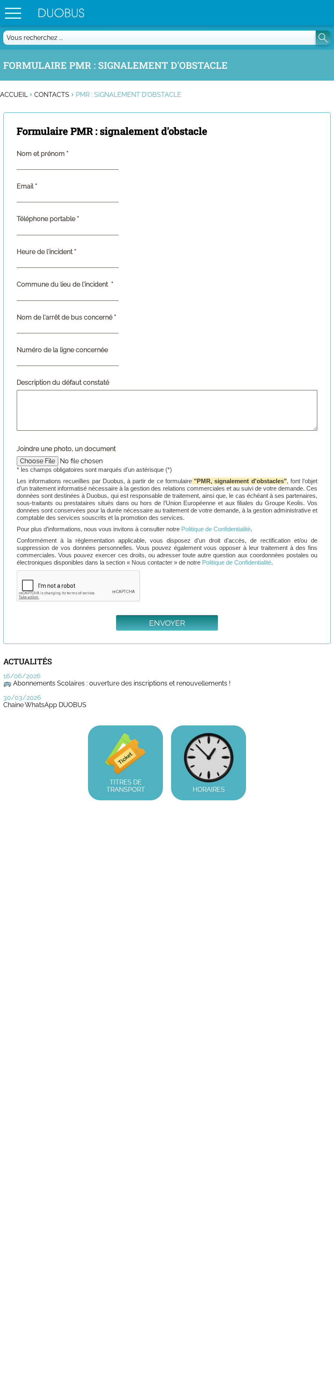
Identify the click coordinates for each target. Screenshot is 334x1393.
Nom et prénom (59, 154)
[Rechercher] (323, 38)
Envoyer (167, 622)
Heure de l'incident (63, 252)
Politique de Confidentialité (215, 529)
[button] (13, 13)
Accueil (14, 95)
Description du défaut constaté (63, 382)
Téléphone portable (64, 219)
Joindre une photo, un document (66, 449)
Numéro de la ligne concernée (62, 350)
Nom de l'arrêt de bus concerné (83, 317)
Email (43, 186)
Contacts (51, 95)
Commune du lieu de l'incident (82, 284)
